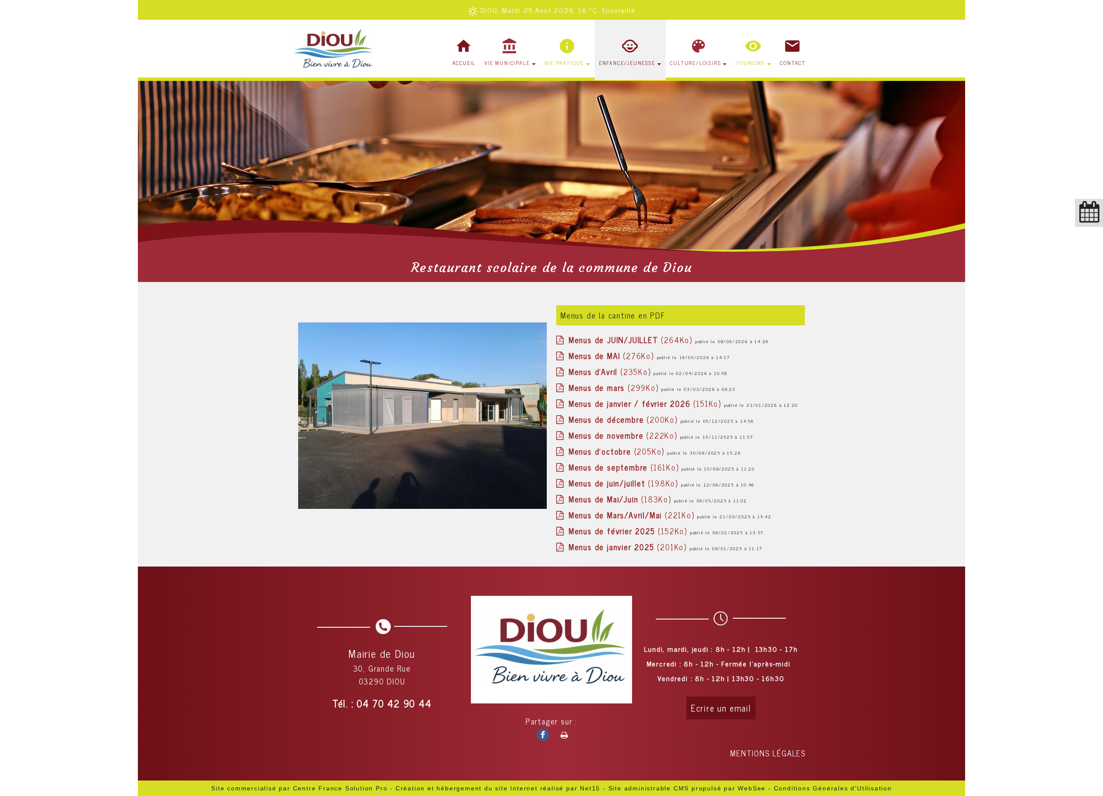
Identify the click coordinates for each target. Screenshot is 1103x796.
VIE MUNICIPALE (507, 63)
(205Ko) (618, 451)
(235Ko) (611, 371)
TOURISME (750, 63)
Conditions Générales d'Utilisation (833, 788)
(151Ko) (646, 403)
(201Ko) (629, 546)
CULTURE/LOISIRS (695, 63)
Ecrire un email (721, 708)
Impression (560, 734)
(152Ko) (629, 530)
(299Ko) (615, 387)
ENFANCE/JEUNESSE (627, 63)
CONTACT (793, 63)
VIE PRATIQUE (564, 63)
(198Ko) (625, 483)
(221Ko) (633, 514)
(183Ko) (621, 498)
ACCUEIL (464, 63)
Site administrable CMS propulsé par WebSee (687, 788)
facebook (539, 734)
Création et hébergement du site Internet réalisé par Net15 (498, 788)
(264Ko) (632, 339)
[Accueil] (335, 49)
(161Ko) (625, 467)
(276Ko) (613, 355)
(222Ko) (624, 435)
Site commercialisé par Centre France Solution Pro (299, 788)
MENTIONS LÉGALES (768, 752)
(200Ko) (625, 419)
